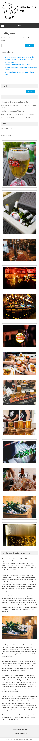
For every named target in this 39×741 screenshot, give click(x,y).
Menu (19, 25)
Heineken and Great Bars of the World (17, 65)
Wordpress (29, 739)
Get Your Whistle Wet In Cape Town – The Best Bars (16, 118)
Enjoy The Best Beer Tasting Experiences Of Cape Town (18, 114)
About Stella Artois (6, 128)
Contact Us (4, 132)
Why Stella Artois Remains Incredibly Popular (19, 57)
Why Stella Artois (6, 135)
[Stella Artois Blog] (19, 19)
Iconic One (9, 739)
